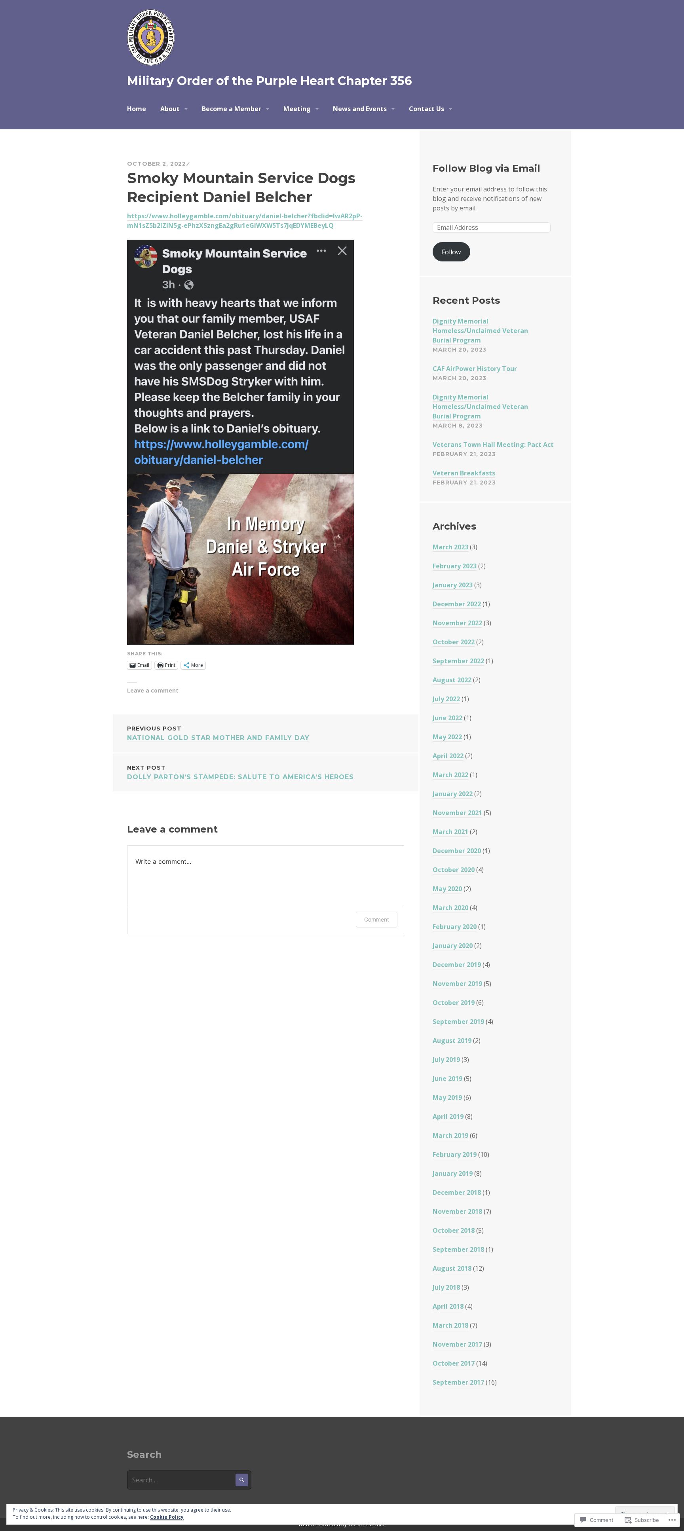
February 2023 (455, 566)
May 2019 (447, 1097)
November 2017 (457, 1344)
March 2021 (450, 831)
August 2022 (452, 680)
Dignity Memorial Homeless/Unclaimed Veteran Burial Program (480, 330)
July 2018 (446, 1287)
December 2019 (457, 964)
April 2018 (448, 1306)
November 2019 (457, 983)
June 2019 (447, 1078)
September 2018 (458, 1249)
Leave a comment (153, 690)
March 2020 (450, 907)
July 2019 (446, 1059)
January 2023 (453, 585)
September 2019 (458, 1021)
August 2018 (452, 1268)
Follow (451, 252)
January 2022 (453, 793)
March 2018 (450, 1325)
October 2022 (454, 642)
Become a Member (231, 108)
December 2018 (457, 1192)
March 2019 (450, 1135)
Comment (376, 919)
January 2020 (453, 945)
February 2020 (455, 926)
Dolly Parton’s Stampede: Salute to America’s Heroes (240, 772)
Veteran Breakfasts (464, 473)
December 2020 (457, 850)
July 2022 (446, 699)
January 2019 (453, 1173)
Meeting (297, 108)
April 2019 (448, 1116)
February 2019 (455, 1154)
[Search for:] (189, 1480)
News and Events (360, 108)
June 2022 (447, 717)
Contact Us (426, 108)
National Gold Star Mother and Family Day (218, 733)
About (170, 108)
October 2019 (454, 1002)
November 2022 (457, 623)
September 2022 (458, 661)
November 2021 (457, 812)
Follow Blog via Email (486, 168)
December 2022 (457, 604)
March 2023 (450, 547)
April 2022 (448, 755)
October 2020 (454, 869)
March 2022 (450, 774)
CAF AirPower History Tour (475, 368)
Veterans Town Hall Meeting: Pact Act (493, 444)
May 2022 (447, 736)
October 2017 (454, 1363)
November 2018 (457, 1211)
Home (136, 108)
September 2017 (458, 1382)
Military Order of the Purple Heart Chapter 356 (269, 81)
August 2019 (452, 1040)
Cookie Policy (167, 1517)
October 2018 (454, 1230)
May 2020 (447, 888)
